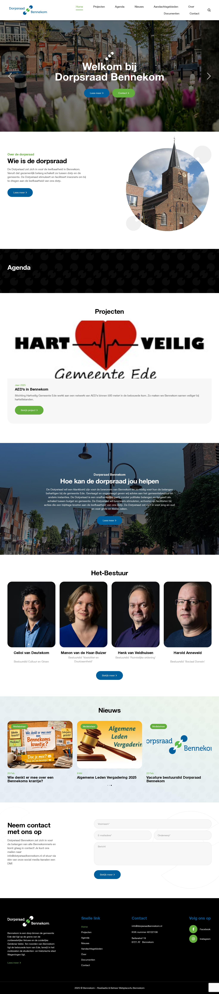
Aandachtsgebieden (166, 6)
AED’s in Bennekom (31, 389)
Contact (194, 13)
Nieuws (139, 6)
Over (191, 6)
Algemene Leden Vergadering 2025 (106, 777)
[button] (10, 76)
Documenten (171, 13)
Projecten (99, 6)
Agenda (119, 6)
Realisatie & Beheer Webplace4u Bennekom (121, 988)
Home (79, 6)
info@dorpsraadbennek (144, 926)
